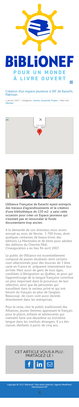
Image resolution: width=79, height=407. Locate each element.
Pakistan (10, 103)
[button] (39, 132)
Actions (36, 100)
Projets (54, 100)
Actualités (45, 100)
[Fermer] (40, 119)
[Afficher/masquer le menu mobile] (71, 82)
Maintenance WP (39, 387)
